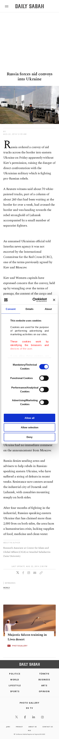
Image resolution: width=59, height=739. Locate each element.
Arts (44, 685)
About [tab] (48, 308)
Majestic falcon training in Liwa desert (27, 637)
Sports (15, 691)
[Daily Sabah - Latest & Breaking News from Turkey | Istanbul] (29, 6)
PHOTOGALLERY (19, 646)
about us (33, 727)
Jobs (8, 727)
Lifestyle (15, 685)
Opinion (44, 691)
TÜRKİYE (44, 673)
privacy (19, 727)
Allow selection (29, 427)
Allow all (29, 417)
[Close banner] (54, 300)
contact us (47, 727)
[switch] (44, 378)
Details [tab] (30, 308)
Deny (29, 436)
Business (44, 679)
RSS (29, 730)
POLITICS (14, 673)
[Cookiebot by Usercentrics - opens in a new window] (34, 300)
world (6, 587)
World (14, 679)
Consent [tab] (11, 308)
